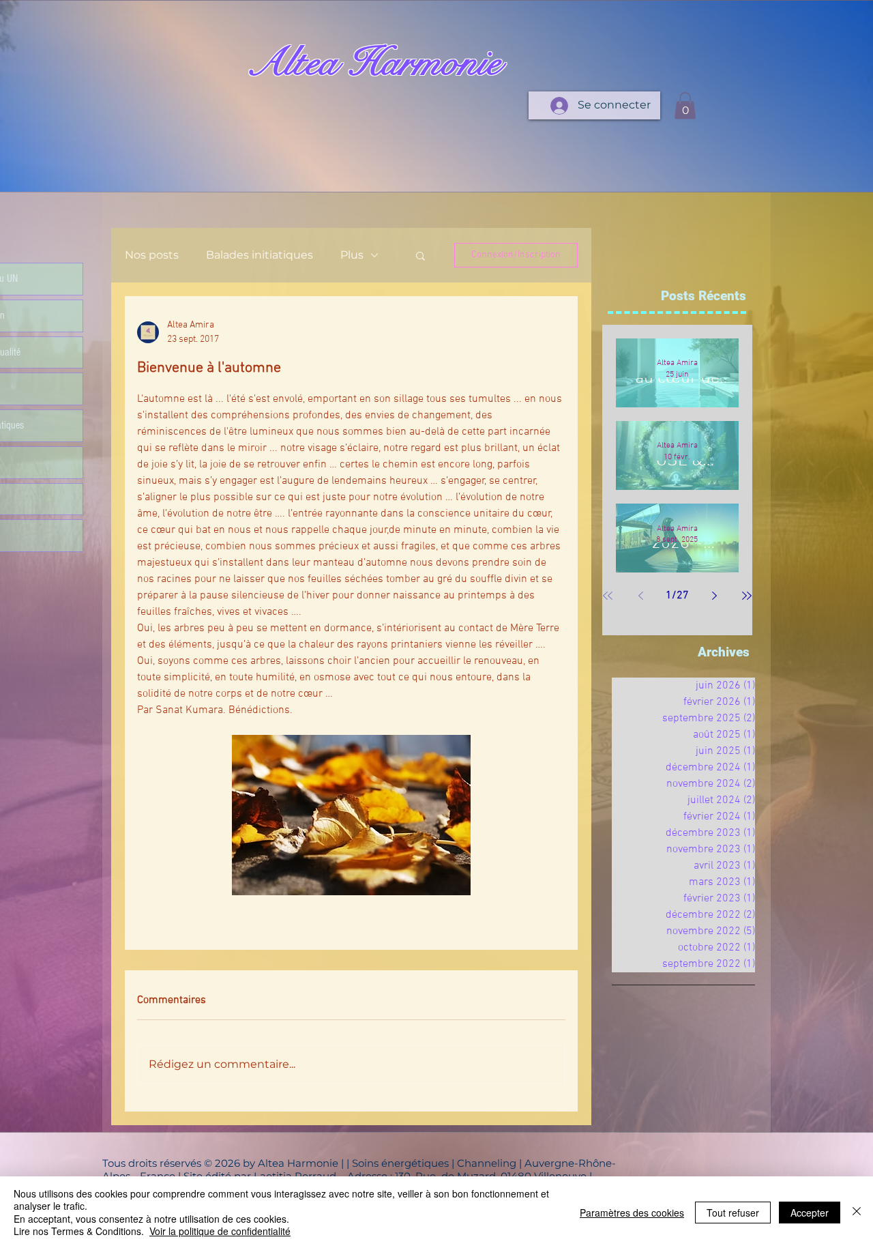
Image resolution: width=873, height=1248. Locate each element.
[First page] (607, 595)
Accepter (809, 1212)
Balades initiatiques (259, 254)
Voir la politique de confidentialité (220, 1231)
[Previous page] (640, 595)
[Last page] (747, 595)
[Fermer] (856, 1212)
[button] (685, 105)
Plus (352, 254)
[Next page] (714, 595)
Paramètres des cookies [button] (632, 1212)
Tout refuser (733, 1212)
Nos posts (152, 254)
